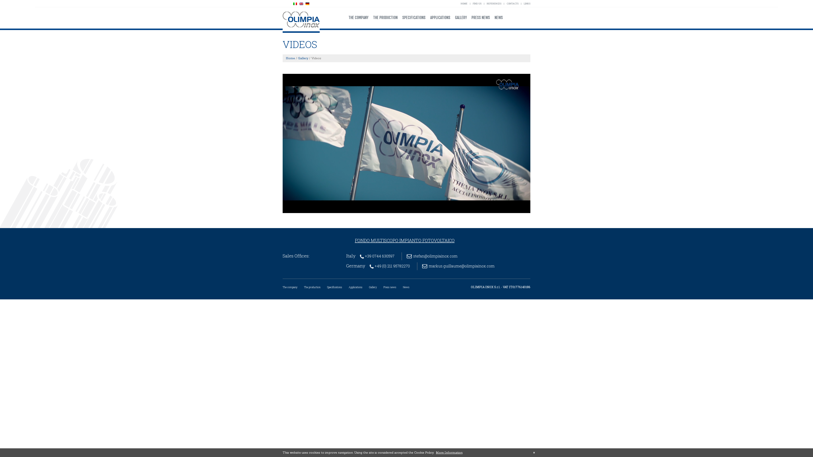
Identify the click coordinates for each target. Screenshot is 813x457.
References (494, 3)
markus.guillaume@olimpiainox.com (462, 265)
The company (358, 17)
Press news (480, 17)
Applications (440, 17)
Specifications (414, 17)
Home (464, 3)
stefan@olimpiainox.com (435, 256)
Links (527, 3)
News (499, 17)
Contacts (512, 3)
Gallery (461, 17)
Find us (477, 3)
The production (385, 17)
